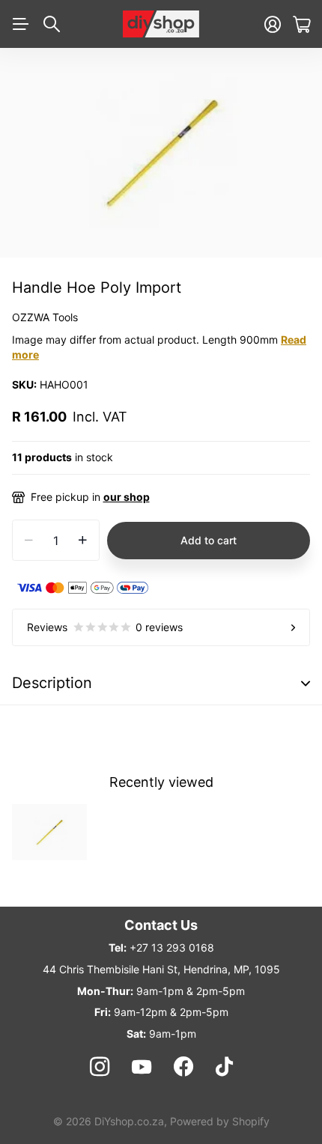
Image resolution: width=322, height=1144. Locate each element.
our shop (126, 496)
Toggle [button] (305, 683)
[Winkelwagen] (301, 24)
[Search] (51, 23)
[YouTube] (141, 1067)
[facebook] (183, 1067)
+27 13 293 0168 (172, 947)
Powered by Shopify (220, 1121)
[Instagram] (99, 1067)
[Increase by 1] (83, 540)
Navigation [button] (20, 23)
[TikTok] (224, 1067)
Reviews (105, 627)
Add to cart (208, 540)
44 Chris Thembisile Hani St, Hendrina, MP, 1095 (161, 969)
